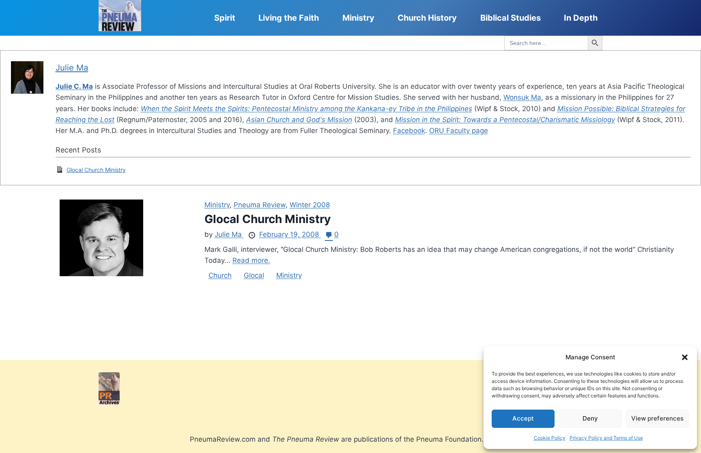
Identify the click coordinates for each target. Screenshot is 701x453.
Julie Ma (72, 67)
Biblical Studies (510, 18)
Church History (427, 18)
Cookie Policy (550, 438)
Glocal (254, 275)
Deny (590, 418)
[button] (685, 357)
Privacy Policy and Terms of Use (606, 438)
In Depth (581, 18)
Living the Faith (288, 18)
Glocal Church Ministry (96, 169)
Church (220, 275)
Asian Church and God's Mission (299, 120)
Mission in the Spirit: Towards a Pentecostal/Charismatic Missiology (505, 120)
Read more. (251, 260)
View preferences (657, 418)
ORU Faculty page (458, 131)
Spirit (224, 18)
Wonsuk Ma (522, 97)
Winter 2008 (310, 205)
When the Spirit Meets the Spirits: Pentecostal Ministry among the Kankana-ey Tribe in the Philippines (306, 109)
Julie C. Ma (74, 86)
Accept (523, 418)
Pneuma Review (260, 205)
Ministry (358, 18)
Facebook (409, 131)
